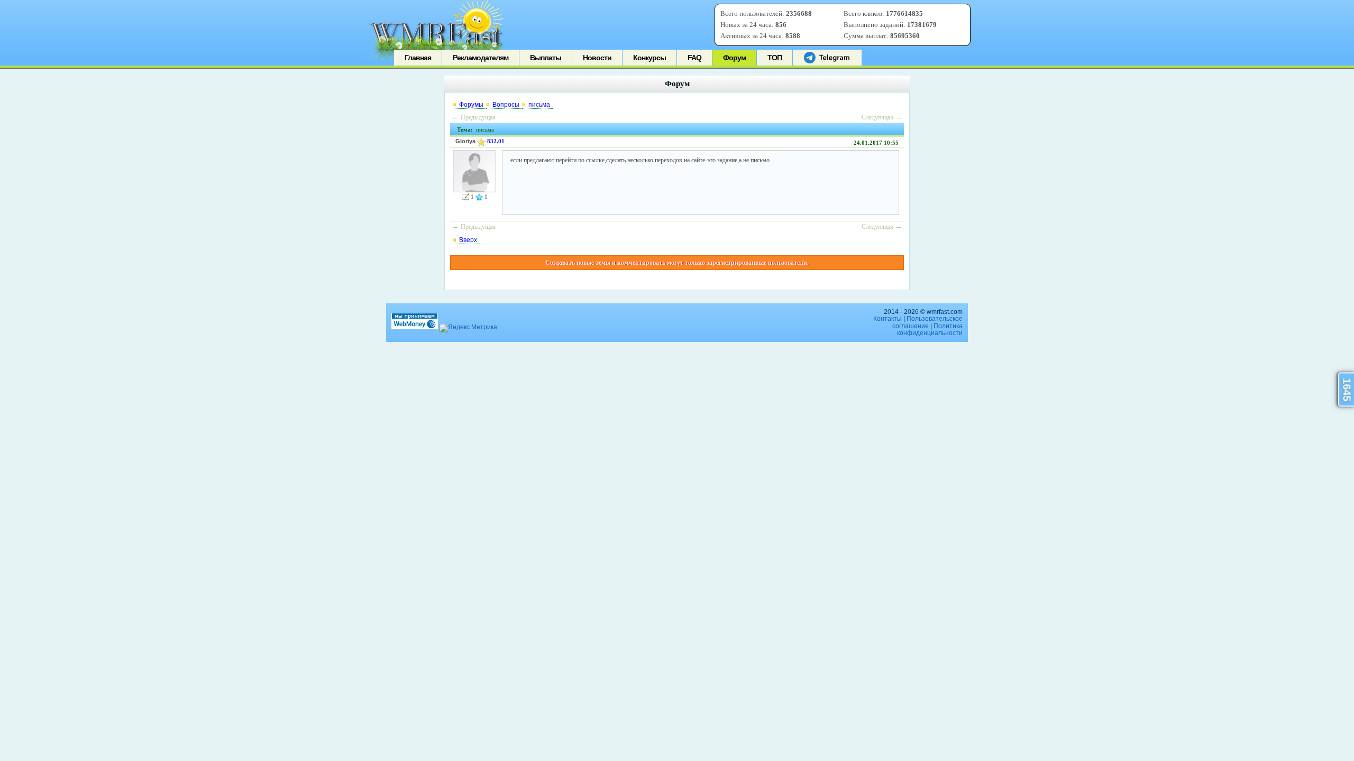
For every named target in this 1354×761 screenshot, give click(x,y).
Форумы (471, 104)
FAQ (694, 57)
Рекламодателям (480, 57)
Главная (418, 57)
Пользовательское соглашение (927, 322)
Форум (734, 57)
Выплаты (545, 57)
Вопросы (505, 104)
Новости (597, 57)
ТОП (774, 57)
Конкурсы (649, 57)
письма (539, 104)
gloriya (465, 141)
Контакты (887, 318)
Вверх (468, 240)
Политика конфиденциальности (930, 329)
